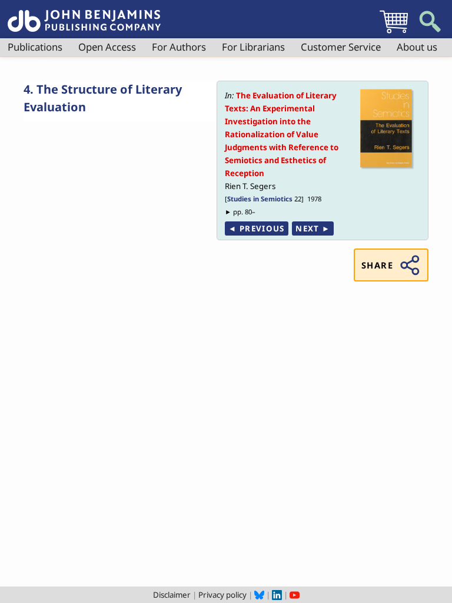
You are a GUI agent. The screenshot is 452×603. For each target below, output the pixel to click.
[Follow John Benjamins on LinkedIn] (277, 594)
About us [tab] (417, 47)
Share (377, 265)
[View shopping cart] (394, 33)
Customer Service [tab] (341, 47)
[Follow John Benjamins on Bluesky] (259, 594)
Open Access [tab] (107, 47)
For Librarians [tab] (253, 47)
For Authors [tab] (179, 47)
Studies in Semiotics (260, 198)
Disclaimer (172, 594)
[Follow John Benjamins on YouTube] (295, 594)
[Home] (84, 14)
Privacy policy (222, 594)
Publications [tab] (35, 47)
